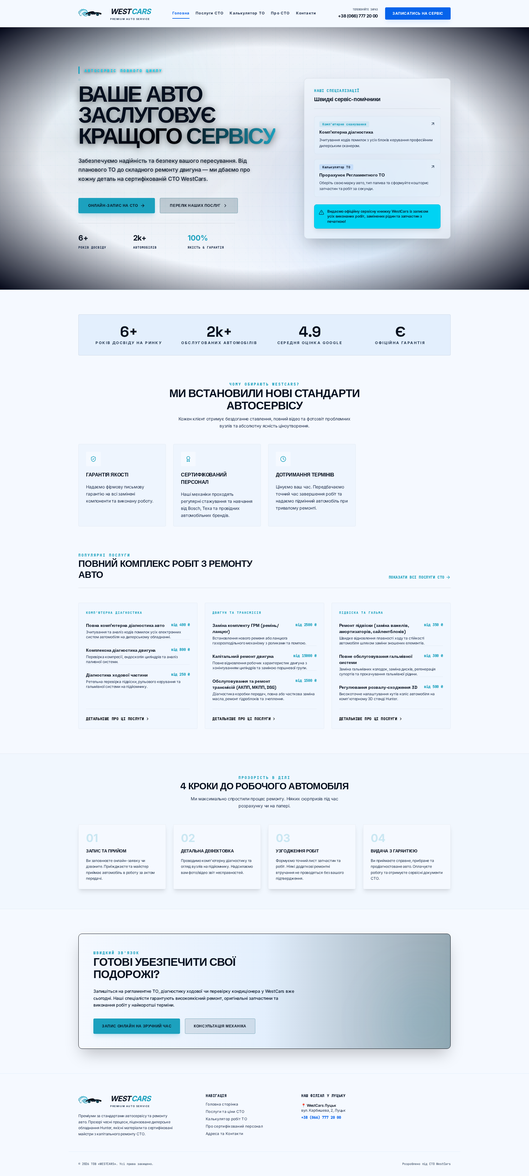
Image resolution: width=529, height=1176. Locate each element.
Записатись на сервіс (417, 13)
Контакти (306, 13)
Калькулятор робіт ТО (226, 1119)
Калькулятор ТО (247, 13)
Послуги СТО (209, 13)
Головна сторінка (222, 1104)
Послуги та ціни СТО (225, 1111)
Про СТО (280, 13)
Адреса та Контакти (224, 1133)
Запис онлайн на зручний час (136, 1026)
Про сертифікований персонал (234, 1126)
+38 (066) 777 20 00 (358, 15)
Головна (180, 13)
